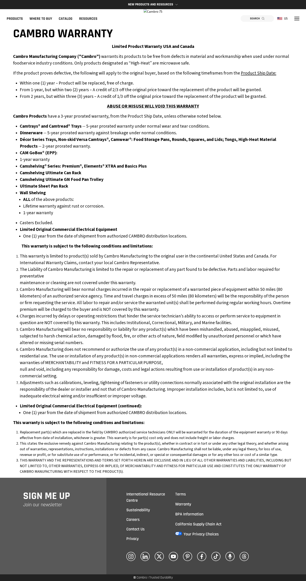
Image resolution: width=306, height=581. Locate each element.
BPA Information (189, 514)
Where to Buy (41, 18)
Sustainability (138, 510)
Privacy (132, 538)
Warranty (183, 504)
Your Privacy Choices (201, 534)
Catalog (65, 18)
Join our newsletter (42, 505)
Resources (88, 18)
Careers (133, 519)
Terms (180, 494)
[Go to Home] (153, 18)
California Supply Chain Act (198, 524)
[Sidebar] (297, 18)
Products (15, 18)
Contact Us (135, 529)
